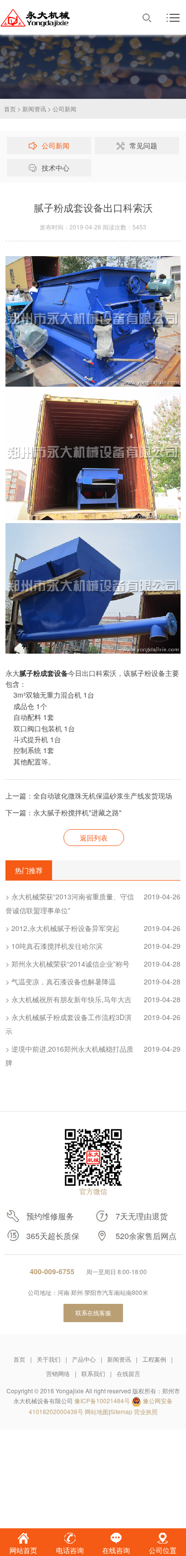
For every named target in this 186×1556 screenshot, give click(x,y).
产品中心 (84, 1359)
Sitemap (121, 1411)
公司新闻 (64, 108)
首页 (10, 108)
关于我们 (49, 1359)
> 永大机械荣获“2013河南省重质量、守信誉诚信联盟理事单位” (93, 903)
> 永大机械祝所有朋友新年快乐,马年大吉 (93, 999)
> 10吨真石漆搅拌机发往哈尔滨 (93, 946)
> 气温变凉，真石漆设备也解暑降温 (93, 981)
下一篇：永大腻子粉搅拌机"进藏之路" (63, 812)
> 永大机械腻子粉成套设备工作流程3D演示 (93, 1024)
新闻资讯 (34, 108)
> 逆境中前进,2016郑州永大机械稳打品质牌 (93, 1055)
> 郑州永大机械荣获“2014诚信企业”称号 (93, 964)
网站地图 (97, 1411)
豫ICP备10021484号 (102, 1400)
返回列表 (94, 838)
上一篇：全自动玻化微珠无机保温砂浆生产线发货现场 (88, 795)
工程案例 (154, 1359)
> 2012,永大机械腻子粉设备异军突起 (93, 928)
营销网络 (58, 1373)
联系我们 (93, 1373)
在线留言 (128, 1373)
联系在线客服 (93, 1312)
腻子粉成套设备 (43, 673)
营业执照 (146, 1411)
